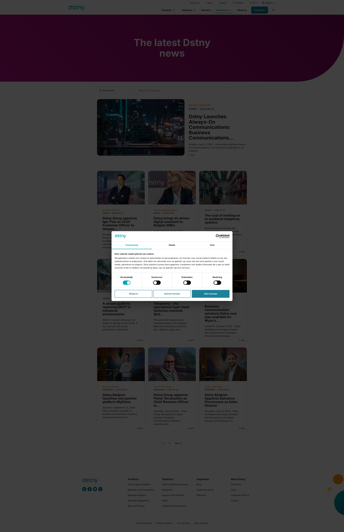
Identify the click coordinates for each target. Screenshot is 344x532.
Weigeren (133, 294)
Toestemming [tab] (131, 245)
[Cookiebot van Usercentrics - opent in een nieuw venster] (218, 236)
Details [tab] (172, 245)
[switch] (157, 282)
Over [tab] (212, 245)
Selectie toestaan (172, 294)
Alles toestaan (210, 294)
